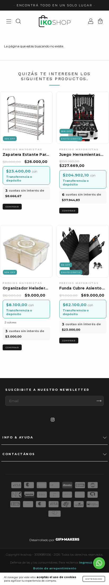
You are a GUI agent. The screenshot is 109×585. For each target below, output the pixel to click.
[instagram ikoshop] (52, 419)
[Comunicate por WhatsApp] (99, 563)
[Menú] (8, 22)
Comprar (12, 347)
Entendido (93, 579)
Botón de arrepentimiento (54, 568)
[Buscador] (18, 22)
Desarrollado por (42, 540)
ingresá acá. (89, 562)
